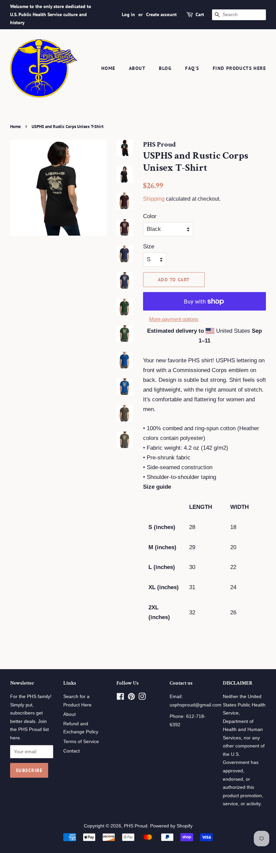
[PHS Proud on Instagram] (142, 697)
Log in (128, 14)
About (137, 68)
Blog (165, 68)
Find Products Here (239, 68)
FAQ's (192, 68)
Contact (71, 751)
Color (150, 216)
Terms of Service (81, 741)
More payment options (173, 319)
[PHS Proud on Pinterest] (131, 697)
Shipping (154, 199)
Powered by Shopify (171, 825)
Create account (161, 14)
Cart (200, 14)
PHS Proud (135, 825)
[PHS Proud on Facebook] (120, 697)
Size (148, 246)
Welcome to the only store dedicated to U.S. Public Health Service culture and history (50, 14)
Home (108, 68)
